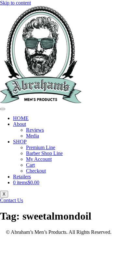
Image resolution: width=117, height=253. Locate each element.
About (19, 124)
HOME (21, 118)
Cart (30, 165)
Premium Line (40, 147)
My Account (39, 159)
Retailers (22, 176)
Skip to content (15, 3)
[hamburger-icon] (2, 109)
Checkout (36, 171)
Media (32, 136)
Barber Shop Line (44, 153)
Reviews (35, 130)
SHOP (20, 141)
